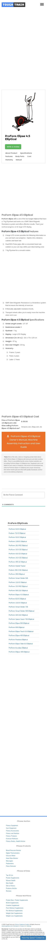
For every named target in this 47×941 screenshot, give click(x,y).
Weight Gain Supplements (14, 913)
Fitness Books (10, 841)
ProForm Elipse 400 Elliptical (19, 635)
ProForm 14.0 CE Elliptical (18, 558)
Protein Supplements (12, 878)
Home (9, 68)
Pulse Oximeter (11, 866)
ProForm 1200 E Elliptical (18, 541)
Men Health (9, 883)
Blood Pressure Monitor (13, 850)
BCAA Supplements (12, 903)
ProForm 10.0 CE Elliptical (18, 550)
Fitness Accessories (12, 831)
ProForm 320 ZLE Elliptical (18, 615)
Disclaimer (16, 926)
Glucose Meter (10, 855)
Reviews (8, 891)
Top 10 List (9, 875)
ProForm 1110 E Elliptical (17, 582)
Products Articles (11, 888)
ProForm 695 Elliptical (16, 627)
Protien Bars (10, 900)
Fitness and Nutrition (12, 833)
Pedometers (10, 863)
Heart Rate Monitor (12, 858)
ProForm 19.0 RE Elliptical (18, 586)
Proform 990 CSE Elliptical (18, 570)
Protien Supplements (21, 900)
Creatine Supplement (12, 905)
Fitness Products (11, 836)
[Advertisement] (23, 34)
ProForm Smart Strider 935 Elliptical (21, 611)
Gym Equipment (11, 828)
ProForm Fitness (19, 68)
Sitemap (29, 926)
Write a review (13, 147)
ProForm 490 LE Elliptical (18, 562)
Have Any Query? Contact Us (33, 938)
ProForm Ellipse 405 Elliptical (19, 652)
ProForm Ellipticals (34, 68)
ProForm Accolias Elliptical (18, 648)
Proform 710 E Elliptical (17, 533)
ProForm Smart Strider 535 (18, 578)
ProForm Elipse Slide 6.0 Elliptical (21, 644)
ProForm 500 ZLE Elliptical (18, 590)
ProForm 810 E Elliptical (17, 599)
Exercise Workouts (12, 838)
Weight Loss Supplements (14, 916)
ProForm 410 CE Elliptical (18, 554)
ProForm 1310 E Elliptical (18, 603)
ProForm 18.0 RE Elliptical (18, 545)
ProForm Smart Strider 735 (18, 607)
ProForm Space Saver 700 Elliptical (21, 619)
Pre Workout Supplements (14, 910)
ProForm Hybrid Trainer (17, 566)
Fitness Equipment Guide (22, 924)
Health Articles (20, 841)
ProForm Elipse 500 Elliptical (19, 623)
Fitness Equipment (12, 825)
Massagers (9, 861)
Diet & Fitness (10, 886)
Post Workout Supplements (14, 908)
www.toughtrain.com (7, 926)
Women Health (10, 880)
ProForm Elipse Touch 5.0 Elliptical (21, 631)
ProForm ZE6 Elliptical (17, 574)
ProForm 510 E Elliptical (17, 529)
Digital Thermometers (13, 853)
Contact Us (23, 926)
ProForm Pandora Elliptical (18, 640)
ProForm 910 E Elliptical (17, 537)
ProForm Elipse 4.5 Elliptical (19, 594)
